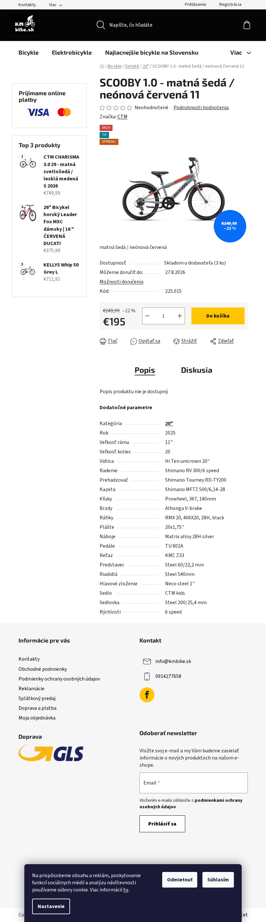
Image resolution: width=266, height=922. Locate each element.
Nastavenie (51, 906)
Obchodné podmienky (42, 669)
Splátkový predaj (36, 698)
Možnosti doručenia (121, 281)
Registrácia (230, 4)
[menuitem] (28, 52)
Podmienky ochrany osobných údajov (59, 678)
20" (169, 423)
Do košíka (218, 315)
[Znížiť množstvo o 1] (147, 316)
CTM (122, 116)
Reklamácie (31, 688)
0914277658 (168, 676)
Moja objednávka (36, 717)
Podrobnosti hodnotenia (201, 107)
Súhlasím (218, 879)
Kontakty (27, 5)
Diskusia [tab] (196, 369)
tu (125, 889)
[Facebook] (146, 694)
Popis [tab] (145, 369)
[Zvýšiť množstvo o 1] (180, 316)
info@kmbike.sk (173, 661)
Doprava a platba (37, 708)
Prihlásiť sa (162, 823)
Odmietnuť (179, 879)
